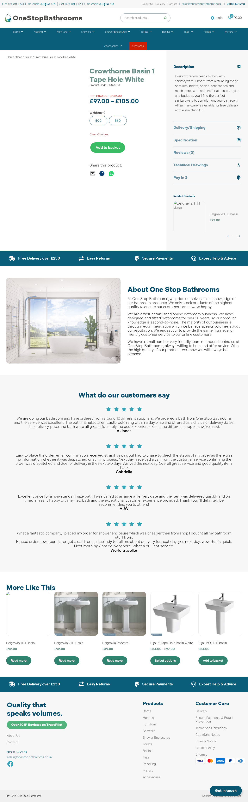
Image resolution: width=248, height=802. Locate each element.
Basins (166, 31)
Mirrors (229, 31)
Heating (38, 31)
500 (98, 121)
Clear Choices (99, 134)
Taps (186, 31)
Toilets (144, 31)
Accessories (111, 45)
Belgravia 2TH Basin (68, 643)
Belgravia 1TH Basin (223, 214)
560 (118, 121)
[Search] (165, 18)
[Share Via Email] (93, 175)
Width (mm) (97, 112)
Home (10, 57)
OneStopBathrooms (48, 18)
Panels (207, 31)
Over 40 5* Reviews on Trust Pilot (36, 725)
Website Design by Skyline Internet (221, 795)
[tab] (207, 91)
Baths (16, 31)
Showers (86, 31)
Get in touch (226, 790)
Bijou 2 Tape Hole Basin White (171, 643)
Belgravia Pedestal (115, 643)
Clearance (138, 45)
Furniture (62, 31)
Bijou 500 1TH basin (212, 643)
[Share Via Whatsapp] (111, 175)
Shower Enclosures (116, 31)
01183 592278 (236, 4)
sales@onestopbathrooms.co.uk (202, 3)
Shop (19, 57)
